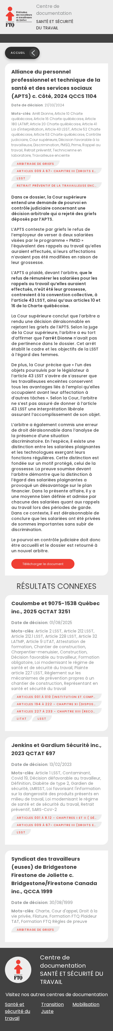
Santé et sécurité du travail (17, 1011)
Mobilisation (85, 1004)
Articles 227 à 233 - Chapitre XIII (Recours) (59, 711)
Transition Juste (52, 1008)
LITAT (22, 718)
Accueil (18, 53)
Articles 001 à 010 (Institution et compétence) (62, 697)
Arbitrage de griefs (35, 164)
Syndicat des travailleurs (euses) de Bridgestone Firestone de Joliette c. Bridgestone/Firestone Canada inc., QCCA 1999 (54, 875)
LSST (21, 178)
